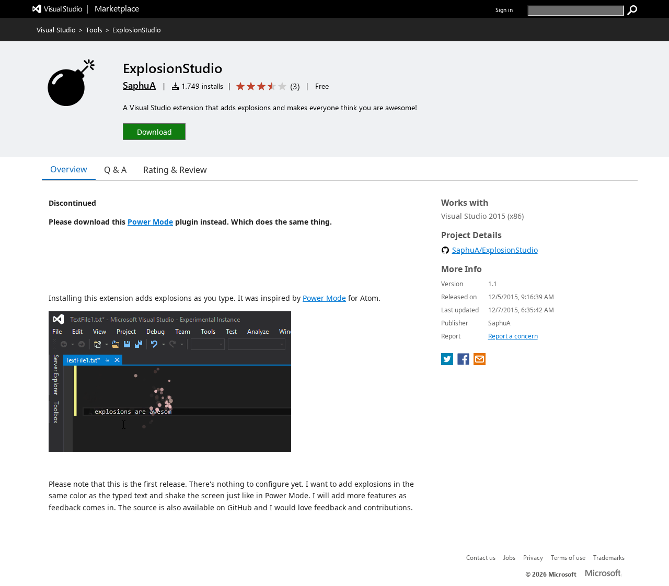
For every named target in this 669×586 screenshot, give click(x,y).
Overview (68, 169)
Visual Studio (56, 29)
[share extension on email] (479, 362)
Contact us (480, 557)
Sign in (504, 10)
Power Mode (150, 222)
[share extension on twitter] (448, 362)
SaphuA (139, 85)
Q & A (115, 169)
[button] (154, 131)
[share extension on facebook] (464, 362)
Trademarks (609, 557)
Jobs (509, 557)
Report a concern (513, 336)
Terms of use (568, 557)
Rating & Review (175, 169)
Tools (94, 29)
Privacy (533, 557)
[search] (632, 10)
